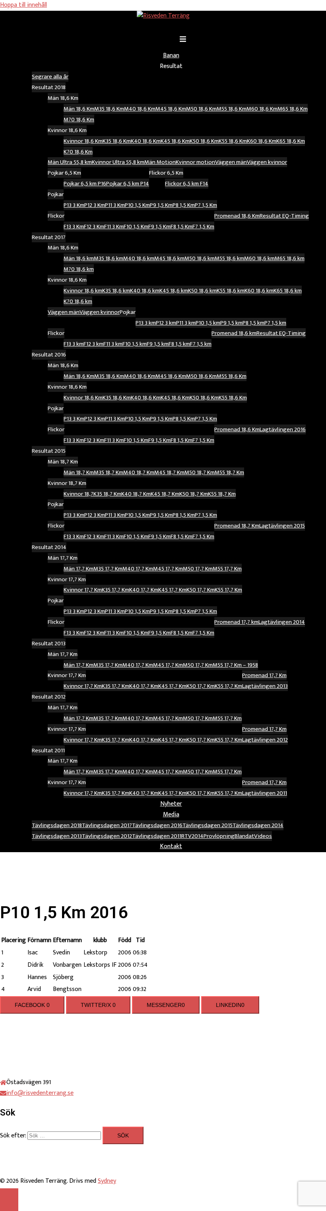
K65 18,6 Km (290, 141)
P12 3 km (166, 323)
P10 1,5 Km (137, 205)
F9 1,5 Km (159, 227)
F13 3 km (73, 344)
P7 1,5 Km (206, 205)
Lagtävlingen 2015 (282, 526)
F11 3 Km (114, 227)
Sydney (107, 1181)
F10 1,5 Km (136, 227)
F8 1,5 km (179, 344)
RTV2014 (192, 836)
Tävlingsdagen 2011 (156, 836)
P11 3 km (186, 323)
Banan (171, 55)
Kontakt (171, 846)
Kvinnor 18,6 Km (83, 141)
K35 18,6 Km (117, 141)
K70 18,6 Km (78, 152)
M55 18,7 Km (229, 472)
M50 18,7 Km (199, 472)
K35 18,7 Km (107, 494)
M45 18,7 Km (169, 472)
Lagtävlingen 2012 (265, 740)
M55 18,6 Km (231, 109)
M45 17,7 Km (168, 569)
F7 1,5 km (201, 344)
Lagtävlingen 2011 (264, 793)
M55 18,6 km (229, 258)
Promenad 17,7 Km (264, 675)
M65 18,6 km (290, 258)
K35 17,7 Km (115, 590)
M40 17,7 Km (137, 569)
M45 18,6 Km (170, 109)
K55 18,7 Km (222, 494)
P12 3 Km (94, 205)
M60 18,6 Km (261, 109)
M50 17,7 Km (198, 569)
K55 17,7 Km (228, 590)
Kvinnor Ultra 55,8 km (118, 162)
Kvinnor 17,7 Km (83, 590)
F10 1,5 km (134, 344)
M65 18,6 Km (292, 109)
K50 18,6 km (202, 291)
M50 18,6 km (199, 258)
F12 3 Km (94, 227)
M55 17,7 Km (227, 569)
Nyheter (171, 803)
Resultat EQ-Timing (284, 216)
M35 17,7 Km (107, 569)
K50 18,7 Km (193, 494)
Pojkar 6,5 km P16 (85, 184)
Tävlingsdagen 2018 (57, 825)
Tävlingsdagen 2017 (107, 825)
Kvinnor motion (195, 162)
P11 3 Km (115, 205)
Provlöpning (219, 836)
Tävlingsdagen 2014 (258, 825)
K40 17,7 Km (143, 590)
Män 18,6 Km (79, 109)
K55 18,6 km (230, 291)
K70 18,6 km (78, 301)
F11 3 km (112, 344)
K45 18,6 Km (175, 141)
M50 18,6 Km (201, 109)
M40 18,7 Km (138, 472)
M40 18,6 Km (139, 109)
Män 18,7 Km (79, 472)
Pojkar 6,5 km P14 (127, 184)
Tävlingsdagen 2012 (107, 836)
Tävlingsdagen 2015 (207, 825)
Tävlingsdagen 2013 (57, 836)
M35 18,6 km (108, 258)
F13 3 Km (74, 227)
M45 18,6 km (169, 258)
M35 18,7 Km (108, 472)
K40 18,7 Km (136, 494)
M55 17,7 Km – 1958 (235, 665)
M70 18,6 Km (79, 120)
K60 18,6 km (259, 291)
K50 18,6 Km (204, 141)
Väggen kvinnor (267, 162)
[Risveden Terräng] (163, 15)
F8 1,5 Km (181, 227)
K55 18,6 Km (233, 141)
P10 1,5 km (208, 323)
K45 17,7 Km (172, 590)
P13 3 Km (74, 205)
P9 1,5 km (231, 323)
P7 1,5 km (275, 323)
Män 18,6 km (79, 258)
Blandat (244, 836)
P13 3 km (146, 323)
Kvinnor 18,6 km (83, 291)
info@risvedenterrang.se (40, 1093)
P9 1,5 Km (161, 205)
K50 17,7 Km (200, 590)
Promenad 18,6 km (234, 333)
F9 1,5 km (158, 344)
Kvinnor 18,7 (78, 494)
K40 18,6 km (144, 291)
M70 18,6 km (79, 269)
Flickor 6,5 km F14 (186, 184)
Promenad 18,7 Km (236, 526)
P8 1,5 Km (184, 205)
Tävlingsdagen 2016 (157, 825)
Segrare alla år (50, 77)
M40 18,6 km (138, 258)
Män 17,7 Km (78, 569)
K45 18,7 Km (165, 494)
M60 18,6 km (259, 258)
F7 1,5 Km (203, 227)
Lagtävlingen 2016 (283, 429)
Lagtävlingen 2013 (265, 686)
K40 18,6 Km (146, 141)
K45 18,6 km (173, 291)
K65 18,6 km (288, 291)
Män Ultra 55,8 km (70, 162)
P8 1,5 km (253, 323)
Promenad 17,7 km (236, 622)
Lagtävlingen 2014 (281, 622)
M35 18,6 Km (109, 109)
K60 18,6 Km (261, 141)
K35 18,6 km (116, 291)
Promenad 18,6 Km (237, 216)
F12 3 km (93, 344)
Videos (263, 836)
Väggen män (231, 162)
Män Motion (160, 162)
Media (171, 814)
